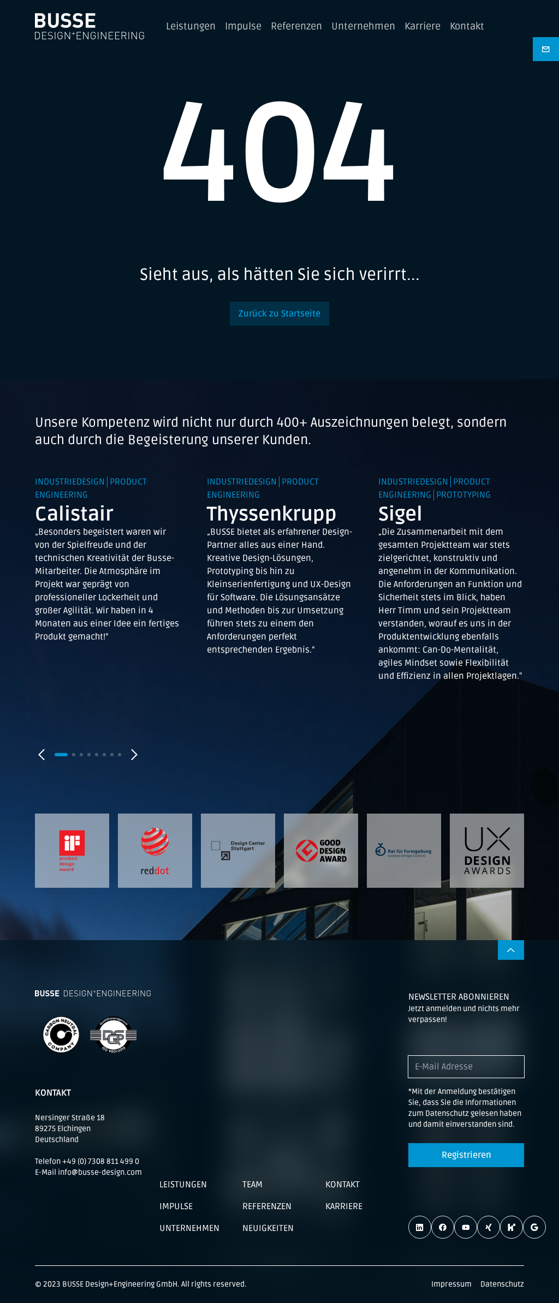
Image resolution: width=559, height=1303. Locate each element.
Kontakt (467, 26)
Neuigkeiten (268, 1228)
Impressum (451, 1284)
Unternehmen (363, 26)
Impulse (243, 26)
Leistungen (191, 26)
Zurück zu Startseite (279, 313)
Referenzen (296, 26)
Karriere (423, 26)
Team (252, 1184)
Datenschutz (502, 1284)
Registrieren (466, 1155)
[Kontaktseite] (546, 49)
